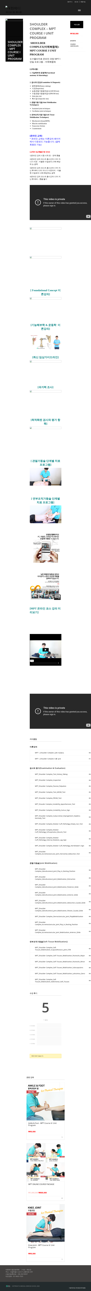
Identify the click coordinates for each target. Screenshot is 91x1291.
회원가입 (83, 2)
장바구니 (69, 2)
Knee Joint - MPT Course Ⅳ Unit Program (41, 1246)
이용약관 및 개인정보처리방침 (77, 1288)
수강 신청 (77, 24)
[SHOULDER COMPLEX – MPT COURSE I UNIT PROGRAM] (14, 27)
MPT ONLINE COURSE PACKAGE (41, 1184)
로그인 (76, 2)
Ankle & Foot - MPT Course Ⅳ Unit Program (42, 1124)
